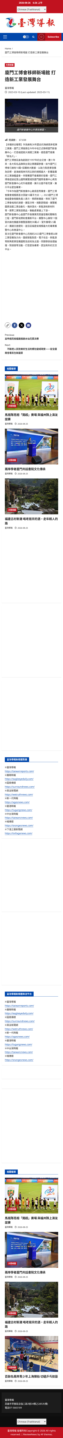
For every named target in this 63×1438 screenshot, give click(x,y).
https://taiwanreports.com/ (19, 771)
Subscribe (53, 36)
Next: (31, 349)
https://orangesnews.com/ (19, 825)
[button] (5, 36)
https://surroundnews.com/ (20, 786)
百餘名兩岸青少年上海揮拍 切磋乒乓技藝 (31, 1376)
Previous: (22, 336)
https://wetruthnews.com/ (19, 794)
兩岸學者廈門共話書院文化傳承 (25, 469)
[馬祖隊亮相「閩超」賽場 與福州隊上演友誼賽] (31, 392)
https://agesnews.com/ (17, 802)
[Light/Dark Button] (26, 36)
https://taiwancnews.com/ (19, 817)
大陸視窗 (10, 65)
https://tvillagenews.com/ (18, 833)
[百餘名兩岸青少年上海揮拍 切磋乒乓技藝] (31, 1354)
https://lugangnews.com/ (18, 809)
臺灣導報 (9, 87)
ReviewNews (30, 1434)
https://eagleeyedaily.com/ (19, 778)
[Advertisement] (31, 287)
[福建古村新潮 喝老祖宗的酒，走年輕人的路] (31, 496)
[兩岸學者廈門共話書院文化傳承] (31, 446)
